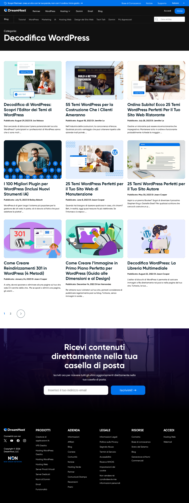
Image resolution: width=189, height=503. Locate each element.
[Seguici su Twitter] (6, 440)
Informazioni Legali (108, 437)
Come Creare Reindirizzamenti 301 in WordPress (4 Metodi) (25, 268)
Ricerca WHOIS (107, 462)
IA (55, 19)
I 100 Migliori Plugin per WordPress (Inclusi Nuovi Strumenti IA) (27, 189)
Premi (70, 487)
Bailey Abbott (36, 199)
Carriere (71, 452)
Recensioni (73, 482)
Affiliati (71, 442)
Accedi (167, 11)
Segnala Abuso (107, 447)
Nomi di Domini (43, 479)
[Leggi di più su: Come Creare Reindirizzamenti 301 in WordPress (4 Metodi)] (33, 238)
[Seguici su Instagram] (25, 440)
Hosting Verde (74, 467)
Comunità (72, 457)
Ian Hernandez (104, 284)
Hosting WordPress (44, 459)
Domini (79, 11)
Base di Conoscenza (131, 3)
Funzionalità (41, 489)
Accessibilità (105, 457)
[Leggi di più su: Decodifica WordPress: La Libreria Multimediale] (156, 238)
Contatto (136, 437)
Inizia (180, 11)
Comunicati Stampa (77, 477)
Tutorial (22, 19)
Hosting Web (65, 19)
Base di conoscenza (141, 442)
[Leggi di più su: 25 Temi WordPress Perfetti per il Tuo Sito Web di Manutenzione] (94, 159)
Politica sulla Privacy (109, 442)
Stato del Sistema (140, 447)
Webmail (168, 442)
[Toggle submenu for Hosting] (69, 11)
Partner (71, 472)
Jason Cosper (98, 199)
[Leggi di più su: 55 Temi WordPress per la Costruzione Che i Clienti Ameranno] (94, 80)
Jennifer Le (99, 120)
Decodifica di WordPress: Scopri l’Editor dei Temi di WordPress (28, 109)
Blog (100, 11)
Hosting (64, 11)
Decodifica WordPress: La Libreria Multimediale (151, 265)
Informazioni (73, 437)
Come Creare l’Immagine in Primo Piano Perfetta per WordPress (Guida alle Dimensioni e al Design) (92, 270)
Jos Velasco (38, 120)
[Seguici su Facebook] (19, 440)
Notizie (149, 3)
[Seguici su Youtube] (12, 440)
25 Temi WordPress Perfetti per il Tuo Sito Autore (156, 186)
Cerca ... (156, 19)
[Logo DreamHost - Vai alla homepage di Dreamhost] (15, 11)
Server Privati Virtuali (45, 469)
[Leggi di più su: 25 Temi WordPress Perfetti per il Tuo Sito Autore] (156, 159)
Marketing (46, 19)
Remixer (36, 11)
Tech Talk (101, 19)
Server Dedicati (43, 474)
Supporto (162, 3)
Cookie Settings (110, 468)
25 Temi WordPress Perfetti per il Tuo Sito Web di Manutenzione (94, 189)
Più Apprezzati (125, 19)
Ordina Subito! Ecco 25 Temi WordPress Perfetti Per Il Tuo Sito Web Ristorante (153, 109)
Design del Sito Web (83, 19)
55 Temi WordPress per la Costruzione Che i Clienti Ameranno (89, 109)
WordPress (50, 11)
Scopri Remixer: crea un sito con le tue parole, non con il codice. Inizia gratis (43, 3)
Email (90, 11)
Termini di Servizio (108, 452)
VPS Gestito (41, 445)
